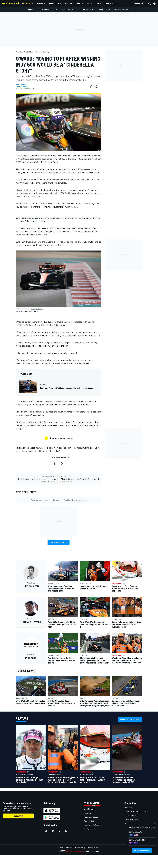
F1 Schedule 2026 (68, 10)
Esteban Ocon (51, 162)
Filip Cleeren (21, 84)
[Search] (149, 3)
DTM (97, 3)
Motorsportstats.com (92, 825)
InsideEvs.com (89, 809)
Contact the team (131, 815)
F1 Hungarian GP (104, 10)
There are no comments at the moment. (59, 500)
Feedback (128, 807)
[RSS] (45, 838)
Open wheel (110, 3)
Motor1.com (88, 813)
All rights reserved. (91, 851)
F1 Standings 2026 (86, 10)
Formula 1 (26, 3)
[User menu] (154, 3)
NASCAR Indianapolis (122, 10)
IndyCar (68, 3)
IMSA (88, 3)
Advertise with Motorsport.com (136, 811)
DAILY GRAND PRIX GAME (49, 10)
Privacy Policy (92, 847)
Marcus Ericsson (26, 196)
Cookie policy (80, 847)
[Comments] (97, 86)
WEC (79, 3)
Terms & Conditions (66, 847)
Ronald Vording (22, 87)
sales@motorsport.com (133, 819)
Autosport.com (89, 821)
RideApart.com (89, 829)
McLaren (72, 193)
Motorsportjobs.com (91, 817)
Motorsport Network (74, 851)
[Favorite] (91, 86)
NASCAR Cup (54, 3)
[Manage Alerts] (61, 463)
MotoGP (40, 3)
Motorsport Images (37, 309)
